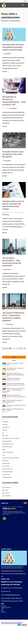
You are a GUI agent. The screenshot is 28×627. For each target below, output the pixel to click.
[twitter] (21, 625)
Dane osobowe (5, 493)
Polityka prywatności (6, 607)
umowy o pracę (5, 108)
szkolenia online (6, 463)
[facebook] (19, 625)
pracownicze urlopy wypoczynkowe (10, 457)
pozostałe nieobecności (7, 452)
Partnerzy (3, 612)
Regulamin (3, 606)
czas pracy (4, 424)
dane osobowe (5, 212)
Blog (2, 610)
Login (25, 1)
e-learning (11, 212)
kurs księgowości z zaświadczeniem (10, 438)
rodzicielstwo (5, 460)
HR (2, 53)
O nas (2, 609)
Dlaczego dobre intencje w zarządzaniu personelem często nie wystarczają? (13, 47)
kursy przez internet (19, 212)
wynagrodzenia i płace (7, 471)
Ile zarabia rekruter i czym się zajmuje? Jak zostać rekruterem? (13, 154)
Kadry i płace (4, 365)
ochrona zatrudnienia (7, 446)
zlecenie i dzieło (6, 474)
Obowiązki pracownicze (7, 444)
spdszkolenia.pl (7, 53)
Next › (21, 348)
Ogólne (4, 324)
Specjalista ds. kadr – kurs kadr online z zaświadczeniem (13, 506)
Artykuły (14, 360)
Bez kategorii (5, 421)
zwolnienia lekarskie (7, 477)
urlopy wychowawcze (7, 469)
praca (3, 455)
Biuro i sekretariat (5, 403)
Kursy (14, 357)
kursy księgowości (5, 376)
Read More (4, 71)
